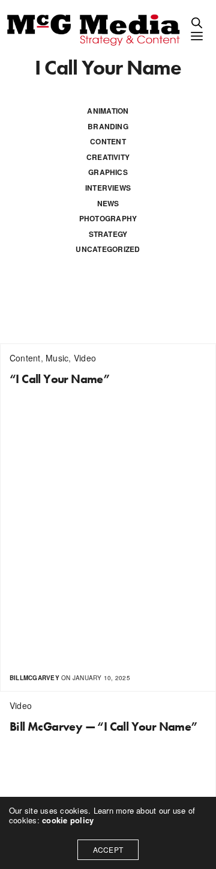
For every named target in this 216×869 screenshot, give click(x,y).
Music (57, 358)
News (108, 203)
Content (108, 141)
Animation (107, 110)
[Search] (196, 22)
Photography (108, 218)
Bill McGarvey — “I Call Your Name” (104, 726)
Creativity (108, 157)
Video (85, 358)
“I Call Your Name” (60, 379)
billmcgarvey (34, 678)
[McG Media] (95, 29)
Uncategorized (108, 249)
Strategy (108, 234)
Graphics (108, 172)
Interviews (108, 187)
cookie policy (68, 820)
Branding (108, 126)
